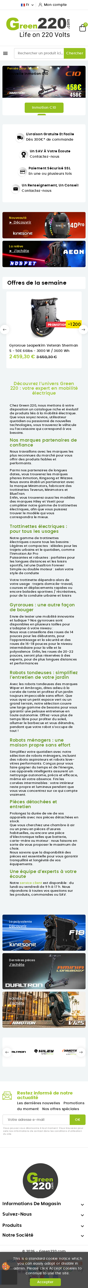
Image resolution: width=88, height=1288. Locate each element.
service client (31, 883)
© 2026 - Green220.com (44, 1251)
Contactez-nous (44, 156)
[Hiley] (44, 1052)
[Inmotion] (71, 1052)
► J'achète (19, 251)
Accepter (45, 1282)
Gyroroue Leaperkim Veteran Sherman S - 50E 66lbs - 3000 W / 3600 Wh (43, 348)
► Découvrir (20, 222)
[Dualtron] (16, 1052)
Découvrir (18, 926)
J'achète (16, 965)
